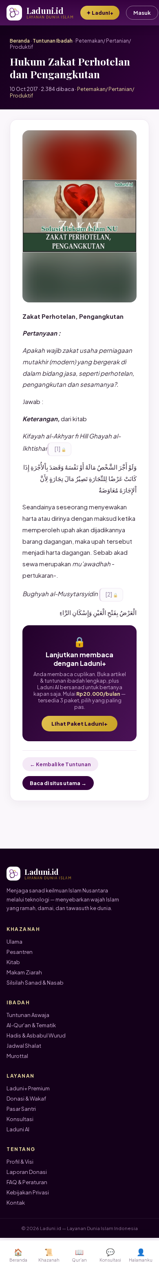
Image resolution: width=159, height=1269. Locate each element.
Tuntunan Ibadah (53, 41)
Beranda (20, 41)
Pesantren (20, 952)
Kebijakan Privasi (28, 1192)
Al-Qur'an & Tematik (31, 1025)
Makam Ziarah (24, 972)
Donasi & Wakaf (26, 1098)
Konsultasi (20, 1119)
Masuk (142, 12)
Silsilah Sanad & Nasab (35, 982)
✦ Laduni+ (99, 12)
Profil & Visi (20, 1161)
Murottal (17, 1056)
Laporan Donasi (27, 1172)
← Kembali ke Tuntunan (60, 764)
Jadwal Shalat (24, 1045)
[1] (56, 448)
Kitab (13, 962)
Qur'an (79, 1254)
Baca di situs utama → (58, 783)
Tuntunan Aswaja (28, 1015)
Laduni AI (18, 1129)
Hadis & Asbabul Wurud (36, 1035)
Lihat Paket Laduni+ (79, 723)
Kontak (16, 1202)
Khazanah (49, 1254)
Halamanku (140, 1254)
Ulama (14, 941)
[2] (108, 594)
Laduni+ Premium (28, 1088)
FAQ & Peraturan (27, 1182)
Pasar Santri (21, 1109)
